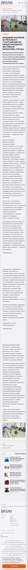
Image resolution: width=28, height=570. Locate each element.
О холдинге (3, 530)
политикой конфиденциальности (11, 562)
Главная (2, 517)
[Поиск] (12, 2)
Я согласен (14, 566)
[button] (25, 2)
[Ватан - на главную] (7, 2)
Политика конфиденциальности (8, 532)
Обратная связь (11, 530)
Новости (5, 34)
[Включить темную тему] (15, 2)
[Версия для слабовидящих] (19, 2)
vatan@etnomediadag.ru (15, 525)
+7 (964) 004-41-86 (14, 523)
